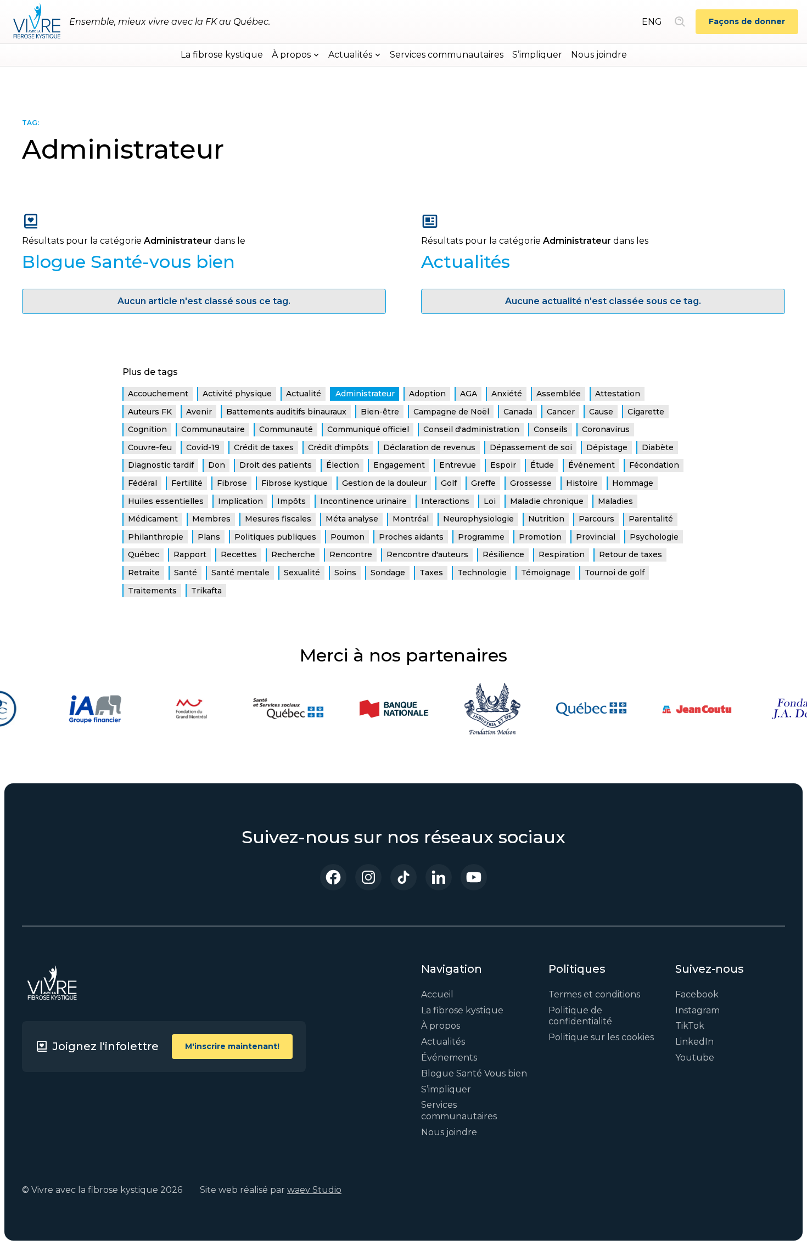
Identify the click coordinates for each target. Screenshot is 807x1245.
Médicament (153, 519)
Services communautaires (446, 54)
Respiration (562, 554)
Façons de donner (747, 21)
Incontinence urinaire (363, 501)
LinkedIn (694, 1041)
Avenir (199, 412)
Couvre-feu (150, 447)
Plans (209, 537)
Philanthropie (155, 537)
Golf (449, 483)
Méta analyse (352, 519)
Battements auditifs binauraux (286, 412)
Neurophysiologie (478, 519)
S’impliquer (537, 54)
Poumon (347, 537)
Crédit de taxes (264, 447)
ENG (652, 21)
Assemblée (558, 394)
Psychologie (654, 537)
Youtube (694, 1057)
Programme (481, 537)
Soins (345, 572)
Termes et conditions (594, 994)
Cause (601, 412)
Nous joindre (599, 54)
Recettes (239, 554)
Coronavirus (606, 429)
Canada (518, 412)
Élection (342, 465)
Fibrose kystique (294, 483)
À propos (440, 1025)
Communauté (286, 429)
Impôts (291, 501)
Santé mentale (240, 572)
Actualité (303, 394)
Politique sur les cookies (601, 1037)
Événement (591, 465)
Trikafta (206, 591)
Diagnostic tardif (161, 465)
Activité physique (237, 394)
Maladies (615, 501)
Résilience (503, 554)
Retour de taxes (630, 554)
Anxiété (506, 394)
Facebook (697, 994)
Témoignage (545, 572)
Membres (211, 519)
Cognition (147, 429)
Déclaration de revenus (429, 447)
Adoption (427, 394)
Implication (240, 501)
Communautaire (213, 429)
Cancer (561, 412)
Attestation (617, 394)
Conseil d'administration (471, 429)
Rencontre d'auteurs (427, 554)
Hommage (632, 483)
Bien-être (380, 412)
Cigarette (645, 412)
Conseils (551, 429)
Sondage (388, 572)
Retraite (144, 572)
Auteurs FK (150, 412)
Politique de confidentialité (580, 1016)
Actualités (443, 1041)
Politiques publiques (275, 537)
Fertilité (187, 483)
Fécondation (654, 465)
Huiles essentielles (166, 501)
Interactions (445, 501)
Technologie (482, 572)
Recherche (293, 554)
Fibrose (232, 483)
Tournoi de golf (615, 572)
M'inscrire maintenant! (232, 1046)
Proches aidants (411, 537)
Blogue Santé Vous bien (474, 1073)
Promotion (540, 537)
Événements (449, 1057)
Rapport (189, 554)
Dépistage (606, 447)
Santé (185, 572)
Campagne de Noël (451, 412)
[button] (295, 55)
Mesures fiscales (278, 519)
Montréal (411, 519)
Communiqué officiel (368, 429)
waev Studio (314, 1190)
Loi (490, 501)
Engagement (399, 465)
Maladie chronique (547, 501)
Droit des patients (275, 465)
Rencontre (350, 554)
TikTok (689, 1025)
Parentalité (651, 519)
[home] (36, 22)
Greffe (483, 483)
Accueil (437, 994)
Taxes (431, 572)
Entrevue (457, 465)
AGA (468, 394)
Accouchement (158, 394)
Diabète (658, 447)
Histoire (582, 483)
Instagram (697, 1010)
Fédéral (142, 483)
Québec (143, 554)
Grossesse (531, 483)
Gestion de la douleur (384, 483)
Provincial (595, 537)
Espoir (503, 465)
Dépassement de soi (531, 447)
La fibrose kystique (222, 54)
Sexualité (302, 572)
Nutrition (546, 519)
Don (216, 465)
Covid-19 (203, 447)
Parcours (596, 519)
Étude (542, 465)
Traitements (152, 591)
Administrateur (365, 394)
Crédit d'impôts (338, 447)
